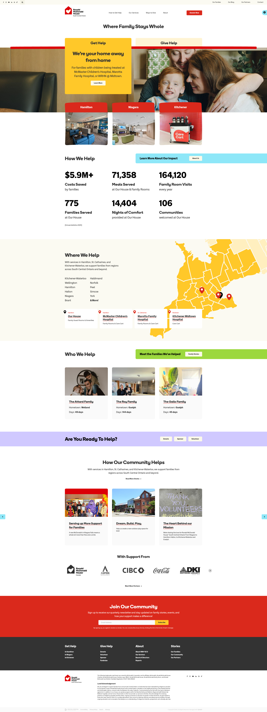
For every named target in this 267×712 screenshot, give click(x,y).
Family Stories (193, 354)
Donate (166, 439)
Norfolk (94, 282)
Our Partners (245, 2)
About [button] (165, 13)
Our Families (216, 2)
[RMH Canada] (77, 571)
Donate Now (194, 13)
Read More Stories (132, 479)
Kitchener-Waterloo (75, 278)
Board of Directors (142, 658)
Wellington (71, 282)
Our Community (177, 655)
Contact (260, 2)
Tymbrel (200, 709)
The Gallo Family (174, 401)
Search (101, 709)
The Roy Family (126, 401)
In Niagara (68, 655)
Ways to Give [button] (151, 13)
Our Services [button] (134, 13)
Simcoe (94, 291)
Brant (68, 300)
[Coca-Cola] (162, 571)
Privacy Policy (93, 709)
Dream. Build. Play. (129, 523)
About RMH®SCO (142, 652)
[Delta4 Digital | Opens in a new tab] (72, 710)
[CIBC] (133, 571)
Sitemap (107, 709)
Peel (92, 287)
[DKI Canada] (190, 571)
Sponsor (180, 439)
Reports (139, 661)
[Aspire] (105, 571)
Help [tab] (98, 43)
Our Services (140, 655)
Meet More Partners (132, 586)
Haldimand (96, 278)
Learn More (98, 83)
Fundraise (104, 661)
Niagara (69, 295)
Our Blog (231, 2)
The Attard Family (81, 401)
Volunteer (195, 439)
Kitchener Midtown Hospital (184, 318)
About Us (195, 158)
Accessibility (84, 709)
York (92, 295)
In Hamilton (69, 652)
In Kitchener (69, 658)
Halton (68, 291)
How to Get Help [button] (115, 13)
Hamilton (70, 287)
